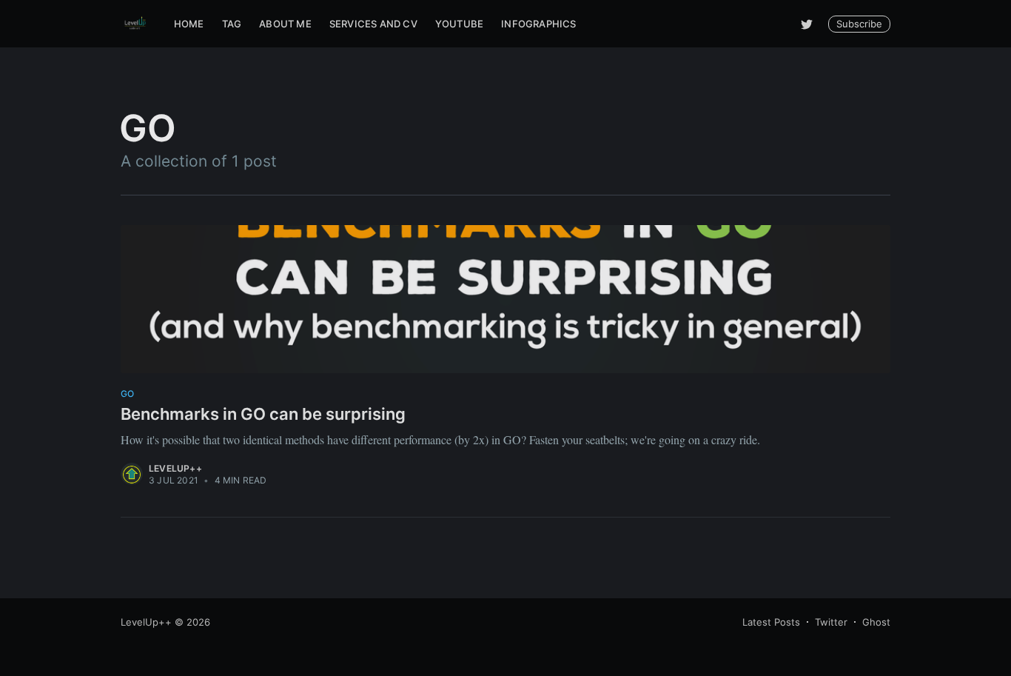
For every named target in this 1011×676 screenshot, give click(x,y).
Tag (232, 24)
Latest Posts (771, 622)
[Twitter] (807, 24)
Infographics (538, 24)
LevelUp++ (175, 468)
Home (189, 24)
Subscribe (859, 24)
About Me (285, 24)
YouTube (459, 24)
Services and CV (373, 24)
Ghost (876, 622)
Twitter (831, 622)
